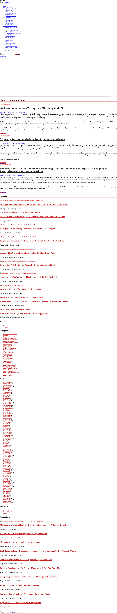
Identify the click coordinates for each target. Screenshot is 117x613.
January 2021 (7, 415)
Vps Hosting (9, 24)
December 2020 (7, 416)
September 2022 (7, 408)
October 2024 (6, 393)
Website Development (11, 16)
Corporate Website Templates (12, 47)
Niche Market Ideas (10, 43)
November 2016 (7, 486)
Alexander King (24, 112)
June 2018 (6, 459)
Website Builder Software (11, 31)
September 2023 (7, 402)
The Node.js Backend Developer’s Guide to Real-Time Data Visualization (32, 216)
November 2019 (7, 435)
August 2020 (6, 422)
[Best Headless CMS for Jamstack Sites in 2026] (13, 285)
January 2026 (7, 382)
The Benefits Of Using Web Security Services (20, 542)
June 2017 (6, 476)
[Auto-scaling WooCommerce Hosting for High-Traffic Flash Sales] (18, 273)
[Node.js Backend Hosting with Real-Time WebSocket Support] (17, 224)
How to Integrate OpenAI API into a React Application (24, 313)
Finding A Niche (9, 37)
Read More (3, 133)
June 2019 (6, 442)
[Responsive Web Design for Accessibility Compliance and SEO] (17, 261)
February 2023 (7, 403)
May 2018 (6, 461)
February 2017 (7, 482)
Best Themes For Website (11, 46)
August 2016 (6, 491)
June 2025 (6, 388)
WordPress (9, 612)
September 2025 (7, 386)
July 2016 (5, 492)
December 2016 (7, 485)
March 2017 (6, 481)
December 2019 (7, 433)
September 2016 (7, 489)
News (4, 351)
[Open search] (0, 53)
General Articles (7, 345)
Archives (5, 327)
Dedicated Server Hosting (11, 18)
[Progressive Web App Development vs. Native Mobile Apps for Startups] (20, 237)
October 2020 (6, 419)
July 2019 (5, 441)
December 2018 (7, 451)
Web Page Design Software (12, 30)
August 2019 (6, 439)
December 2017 (7, 468)
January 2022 (7, 412)
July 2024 (5, 395)
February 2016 (7, 499)
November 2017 (7, 469)
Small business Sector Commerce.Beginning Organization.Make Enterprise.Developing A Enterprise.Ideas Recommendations (53, 170)
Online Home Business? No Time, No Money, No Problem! (26, 559)
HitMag (16, 612)
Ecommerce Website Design (12, 8)
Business (5, 335)
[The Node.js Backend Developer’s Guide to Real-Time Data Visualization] (20, 212)
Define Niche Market (10, 36)
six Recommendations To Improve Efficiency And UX (31, 108)
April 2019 (6, 445)
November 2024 (7, 392)
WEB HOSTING (6, 17)
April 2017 (6, 479)
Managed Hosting (10, 20)
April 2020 (6, 428)
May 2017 (6, 478)
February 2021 (7, 413)
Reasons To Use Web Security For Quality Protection (23, 533)
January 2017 (7, 483)
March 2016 (6, 498)
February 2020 (7, 431)
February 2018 (7, 465)
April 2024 (6, 398)
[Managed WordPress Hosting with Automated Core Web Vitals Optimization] (21, 200)
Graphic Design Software (11, 28)
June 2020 (6, 425)
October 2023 (6, 400)
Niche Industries (9, 40)
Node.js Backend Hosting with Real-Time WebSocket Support (27, 229)
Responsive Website (10, 11)
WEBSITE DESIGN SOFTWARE (10, 26)
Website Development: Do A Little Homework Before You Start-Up (30, 568)
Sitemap (5, 513)
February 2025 (7, 389)
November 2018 (7, 452)
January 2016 (7, 501)
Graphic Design (9, 10)
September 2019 (7, 438)
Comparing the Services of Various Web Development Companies (29, 577)
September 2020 (7, 421)
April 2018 (6, 462)
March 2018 (6, 463)
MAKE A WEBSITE (7, 7)
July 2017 (5, 475)
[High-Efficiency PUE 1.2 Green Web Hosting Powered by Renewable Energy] (21, 297)
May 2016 (6, 495)
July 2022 (5, 409)
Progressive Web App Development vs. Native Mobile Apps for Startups (32, 241)
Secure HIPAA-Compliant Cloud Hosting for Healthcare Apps (27, 253)
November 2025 (7, 385)
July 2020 (5, 423)
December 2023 (7, 399)
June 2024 (6, 396)
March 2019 (6, 446)
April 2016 (6, 496)
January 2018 (7, 466)
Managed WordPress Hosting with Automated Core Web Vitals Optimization (34, 204)
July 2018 (5, 458)
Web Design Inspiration (11, 13)
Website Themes (9, 49)
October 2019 (6, 436)
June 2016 (6, 493)
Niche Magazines (10, 41)
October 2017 (6, 471)
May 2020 (6, 426)
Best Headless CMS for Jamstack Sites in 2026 (20, 289)
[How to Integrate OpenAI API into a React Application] (15, 309)
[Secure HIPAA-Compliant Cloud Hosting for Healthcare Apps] (17, 249)
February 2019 (7, 448)
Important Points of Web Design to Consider (20, 585)
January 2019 (7, 449)
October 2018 (6, 453)
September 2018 (7, 455)
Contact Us (6, 510)
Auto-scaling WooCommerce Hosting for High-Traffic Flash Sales (29, 277)
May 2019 (6, 443)
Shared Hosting (9, 23)
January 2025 (7, 390)
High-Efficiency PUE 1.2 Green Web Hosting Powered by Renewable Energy (34, 301)
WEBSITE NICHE (7, 34)
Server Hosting (9, 21)
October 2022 (6, 406)
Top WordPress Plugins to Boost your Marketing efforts (25, 594)
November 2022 (7, 405)
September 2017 (7, 472)
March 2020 (6, 429)
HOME (4, 6)
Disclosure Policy (7, 511)
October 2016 (6, 488)
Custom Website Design (11, 27)
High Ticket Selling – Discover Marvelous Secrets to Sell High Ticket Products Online (38, 551)
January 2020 (7, 432)
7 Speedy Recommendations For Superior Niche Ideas (32, 139)
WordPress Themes (10, 50)
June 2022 (6, 411)
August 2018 (6, 456)
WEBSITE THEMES (7, 44)
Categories (6, 325)
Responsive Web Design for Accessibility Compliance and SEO (27, 265)
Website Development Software (13, 33)
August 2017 (6, 473)
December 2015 (7, 502)
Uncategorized (7, 362)
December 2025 (7, 383)
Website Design (9, 14)
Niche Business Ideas (10, 39)
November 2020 (7, 418)
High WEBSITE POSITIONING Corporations (20, 602)
